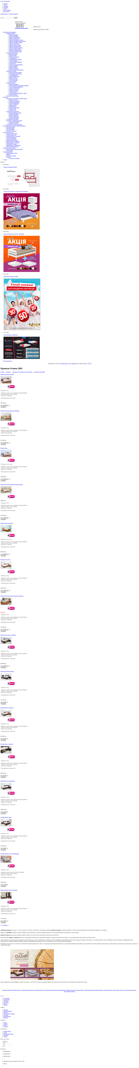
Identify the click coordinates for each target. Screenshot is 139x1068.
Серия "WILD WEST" (14, 88)
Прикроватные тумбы (11, 153)
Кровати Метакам (13, 115)
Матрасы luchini (13, 94)
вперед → (6, 925)
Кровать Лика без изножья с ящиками (10, 410)
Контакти (5, 7)
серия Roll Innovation (14, 76)
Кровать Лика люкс (5, 559)
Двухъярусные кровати (9, 1013)
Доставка (5, 6)
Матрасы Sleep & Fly (14, 38)
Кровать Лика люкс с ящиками (8, 635)
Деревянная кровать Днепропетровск (94, 990)
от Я (90, 363)
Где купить (6, 1002)
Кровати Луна (12, 110)
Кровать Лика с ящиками (7, 523)
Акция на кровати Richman (10, 167)
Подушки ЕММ (10, 129)
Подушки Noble (10, 128)
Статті (5, 8)
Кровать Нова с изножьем (7, 707)
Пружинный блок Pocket (15, 73)
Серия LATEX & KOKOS (15, 62)
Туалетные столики (11, 155)
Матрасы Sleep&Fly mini (15, 51)
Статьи (5, 1022)
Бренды (5, 1003)
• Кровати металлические (12, 111)
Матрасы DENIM (13, 36)
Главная (2, 372)
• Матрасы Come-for (11, 71)
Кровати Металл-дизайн (15, 112)
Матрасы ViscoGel (13, 90)
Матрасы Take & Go (14, 43)
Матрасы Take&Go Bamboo (16, 47)
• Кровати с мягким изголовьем (14, 120)
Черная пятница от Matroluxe (10, 334)
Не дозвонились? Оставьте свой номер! (41, 24)
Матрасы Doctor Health (14, 49)
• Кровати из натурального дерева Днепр (16, 98)
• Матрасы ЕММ (10, 33)
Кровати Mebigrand (14, 103)
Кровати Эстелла (13, 99)
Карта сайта (6, 11)
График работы (7, 1031)
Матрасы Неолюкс (13, 84)
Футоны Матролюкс (11, 137)
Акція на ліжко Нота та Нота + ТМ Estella (13, 234)
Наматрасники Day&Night (12, 141)
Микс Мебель (12, 106)
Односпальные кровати (130, 990)
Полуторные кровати (118, 990)
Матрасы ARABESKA (14, 37)
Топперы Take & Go (11, 135)
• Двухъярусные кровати (12, 119)
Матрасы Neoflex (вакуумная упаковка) (19, 85)
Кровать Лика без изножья (7, 374)
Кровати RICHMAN (14, 122)
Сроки (5, 1032)
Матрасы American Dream (15, 50)
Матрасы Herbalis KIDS (15, 46)
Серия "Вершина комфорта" (16, 86)
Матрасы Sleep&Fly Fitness (15, 42)
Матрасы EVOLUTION (15, 45)
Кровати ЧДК (12, 109)
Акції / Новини (7, 10)
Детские (8, 157)
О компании (6, 998)
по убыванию (73, 363)
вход (2, 1)
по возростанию (64, 363)
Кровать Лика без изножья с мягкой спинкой (12, 484)
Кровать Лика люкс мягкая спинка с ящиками (12, 596)
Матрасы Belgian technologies (16, 69)
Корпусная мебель (7, 151)
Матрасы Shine (13, 55)
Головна (5, 3)
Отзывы (5, 1005)
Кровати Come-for (13, 123)
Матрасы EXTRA (13, 79)
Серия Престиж (13, 92)
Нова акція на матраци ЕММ (10, 276)
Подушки (5, 1015)
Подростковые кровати (69, 991)
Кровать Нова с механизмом (8, 781)
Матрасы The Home (14, 56)
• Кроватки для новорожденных (14, 124)
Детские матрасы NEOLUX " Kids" (18, 93)
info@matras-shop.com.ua (21, 28)
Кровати (5, 97)
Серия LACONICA (14, 89)
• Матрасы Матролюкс (12, 53)
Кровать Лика (4, 448)
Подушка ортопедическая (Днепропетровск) (14, 125)
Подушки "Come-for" (11, 131)
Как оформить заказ (8, 1034)
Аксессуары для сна (8, 132)
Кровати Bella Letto (14, 116)
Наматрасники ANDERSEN (13, 145)
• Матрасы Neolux (10, 82)
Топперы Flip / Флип (11, 144)
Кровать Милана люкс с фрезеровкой (10, 853)
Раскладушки (9, 150)
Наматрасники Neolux (11, 133)
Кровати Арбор (13, 105)
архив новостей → (8, 361)
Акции (5, 1025)
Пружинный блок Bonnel (15, 72)
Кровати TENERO (13, 114)
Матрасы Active (13, 77)
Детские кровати (108, 990)
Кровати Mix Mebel (14, 118)
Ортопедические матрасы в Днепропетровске (32, 990)
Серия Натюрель (13, 60)
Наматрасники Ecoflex (11, 140)
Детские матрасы (13, 80)
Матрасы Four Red (13, 68)
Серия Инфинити (13, 75)
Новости (5, 1023)
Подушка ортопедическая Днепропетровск (55, 990)
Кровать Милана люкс (6, 817)
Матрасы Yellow (13, 67)
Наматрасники (7, 1016)
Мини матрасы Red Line (12, 146)
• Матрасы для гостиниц (12, 96)
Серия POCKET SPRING (15, 59)
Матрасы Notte (13, 81)
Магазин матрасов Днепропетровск (11, 990)
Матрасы (5, 1009)
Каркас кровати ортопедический (14, 149)
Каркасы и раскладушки (9, 148)
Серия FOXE (12, 63)
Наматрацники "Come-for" (12, 142)
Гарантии (5, 1026)
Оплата (5, 5)
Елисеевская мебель (14, 102)
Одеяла (5, 159)
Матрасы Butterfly (13, 66)
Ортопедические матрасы (9, 32)
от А (86, 363)
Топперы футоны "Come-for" (13, 136)
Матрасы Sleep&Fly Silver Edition (17, 41)
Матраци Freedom (13, 34)
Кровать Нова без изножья (7, 671)
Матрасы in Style (13, 54)
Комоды (8, 154)
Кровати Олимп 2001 (14, 101)
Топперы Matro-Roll (11, 138)
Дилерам (5, 1001)
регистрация (7, 1)
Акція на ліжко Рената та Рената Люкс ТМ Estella (15, 191)
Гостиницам (6, 999)
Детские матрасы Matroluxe (16, 64)
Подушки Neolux (10, 127)
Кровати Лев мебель (14, 107)
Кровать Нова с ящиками (7, 744)
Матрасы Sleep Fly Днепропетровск (75, 990)
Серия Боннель (13, 58)
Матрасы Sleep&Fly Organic (16, 40)
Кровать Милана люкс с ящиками (9, 890)
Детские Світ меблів (14, 158)
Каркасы (5, 1017)
